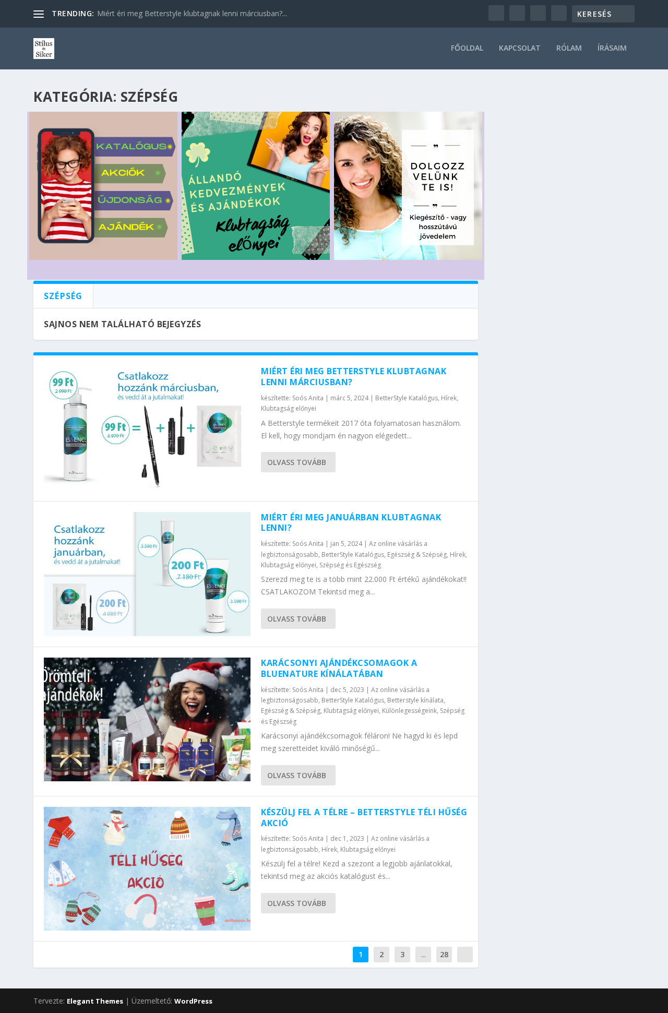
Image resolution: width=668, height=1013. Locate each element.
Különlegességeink (409, 710)
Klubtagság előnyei (288, 408)
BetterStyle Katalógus (406, 398)
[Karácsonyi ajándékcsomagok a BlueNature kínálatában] (147, 719)
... (423, 954)
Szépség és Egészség (350, 565)
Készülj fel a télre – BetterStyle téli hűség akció (364, 817)
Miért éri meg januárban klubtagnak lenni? (351, 522)
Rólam (569, 48)
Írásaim (612, 48)
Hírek (449, 398)
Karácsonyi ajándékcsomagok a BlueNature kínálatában (339, 668)
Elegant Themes (95, 1001)
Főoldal (467, 48)
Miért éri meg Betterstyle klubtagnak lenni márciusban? (353, 376)
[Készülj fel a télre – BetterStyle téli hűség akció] (147, 869)
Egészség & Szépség (417, 554)
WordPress (193, 1001)
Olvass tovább (296, 462)
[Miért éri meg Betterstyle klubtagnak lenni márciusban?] (147, 428)
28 (444, 954)
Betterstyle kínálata (415, 700)
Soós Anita (308, 398)
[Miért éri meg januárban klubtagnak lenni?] (147, 574)
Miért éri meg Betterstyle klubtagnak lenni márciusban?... (192, 13)
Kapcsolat (520, 48)
